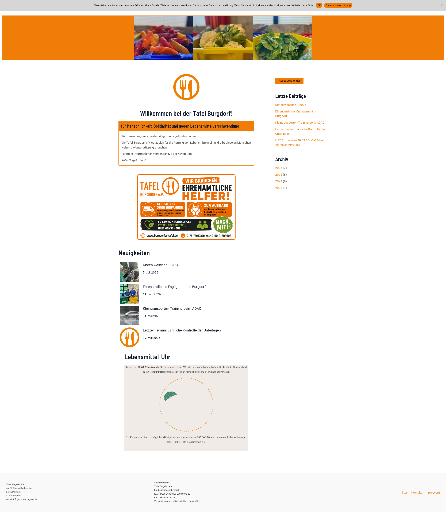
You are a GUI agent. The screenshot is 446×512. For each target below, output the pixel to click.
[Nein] (441, 5)
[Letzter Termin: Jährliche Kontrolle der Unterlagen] (129, 337)
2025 (278, 174)
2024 (278, 181)
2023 (278, 188)
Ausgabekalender (289, 80)
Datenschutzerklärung (338, 5)
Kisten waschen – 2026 (161, 265)
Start (405, 492)
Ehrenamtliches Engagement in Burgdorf (174, 287)
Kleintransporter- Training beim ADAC (172, 308)
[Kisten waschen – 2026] (129, 272)
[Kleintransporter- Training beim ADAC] (129, 315)
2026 (278, 168)
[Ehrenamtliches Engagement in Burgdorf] (129, 294)
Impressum (432, 492)
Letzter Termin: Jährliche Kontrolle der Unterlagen (182, 330)
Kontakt (416, 492)
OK (319, 5)
